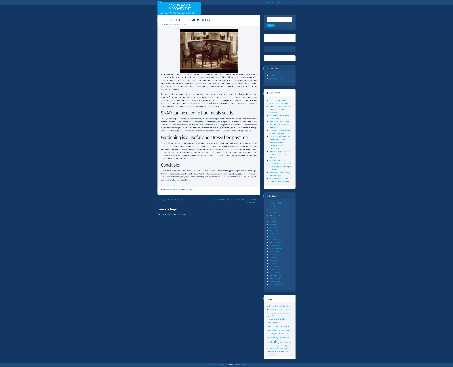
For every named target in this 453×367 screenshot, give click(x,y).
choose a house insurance (273, 313)
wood (275, 351)
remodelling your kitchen (278, 346)
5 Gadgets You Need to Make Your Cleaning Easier (280, 132)
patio (286, 342)
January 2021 (274, 236)
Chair (282, 310)
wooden (280, 351)
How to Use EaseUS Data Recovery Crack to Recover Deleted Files (280, 124)
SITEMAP (291, 2)
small (289, 346)
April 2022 (273, 209)
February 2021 (275, 233)
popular (269, 346)
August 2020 (274, 251)
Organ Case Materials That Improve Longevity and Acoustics (280, 109)
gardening (284, 326)
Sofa (269, 348)
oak (268, 342)
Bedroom (272, 309)
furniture (188, 190)
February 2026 (275, 203)
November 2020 (276, 242)
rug (286, 345)
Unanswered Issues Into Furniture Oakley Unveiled (279, 180)
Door (285, 319)
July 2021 (273, 218)
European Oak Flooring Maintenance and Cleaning (279, 102)
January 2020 (275, 272)
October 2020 (275, 245)
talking (286, 348)
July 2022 (273, 206)
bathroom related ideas (279, 306)
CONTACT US (281, 2)
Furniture (273, 75)
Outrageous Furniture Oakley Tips (171, 199)
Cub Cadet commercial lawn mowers (280, 316)
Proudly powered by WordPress (218, 365)
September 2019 (276, 284)
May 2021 (273, 224)
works (284, 351)
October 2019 (275, 281)
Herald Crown (183, 24)
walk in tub (270, 351)
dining (279, 319)
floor (280, 322)
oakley (194, 190)
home (280, 330)
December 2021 (275, 212)
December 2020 (276, 239)
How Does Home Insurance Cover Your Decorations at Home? (280, 154)
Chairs (287, 309)
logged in (170, 214)
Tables (281, 348)
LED (288, 333)
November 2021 (275, 215)
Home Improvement (173, 190)
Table (277, 348)
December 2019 (275, 275)
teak (290, 348)
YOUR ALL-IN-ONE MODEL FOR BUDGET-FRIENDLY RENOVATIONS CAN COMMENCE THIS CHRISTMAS (280, 142)
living (275, 337)
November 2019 (275, 278)
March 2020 (274, 266)
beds (279, 310)
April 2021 (273, 227)
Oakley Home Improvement (179, 7)
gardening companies (272, 330)
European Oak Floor (272, 323)
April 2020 (273, 263)
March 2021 (274, 230)
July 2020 (273, 254)
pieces (289, 342)
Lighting (269, 337)
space (273, 348)
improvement (279, 333)
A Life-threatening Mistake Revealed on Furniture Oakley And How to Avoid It (235, 201)
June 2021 (273, 221)
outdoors (282, 342)
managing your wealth (284, 338)
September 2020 (276, 248)
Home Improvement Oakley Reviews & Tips (280, 174)
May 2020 (273, 260)
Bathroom (270, 306)
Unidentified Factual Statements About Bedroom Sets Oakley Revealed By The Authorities (281, 165)
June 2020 (273, 257)
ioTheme (242, 365)
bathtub (288, 306)
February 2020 (275, 269)
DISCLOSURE (270, 2)
